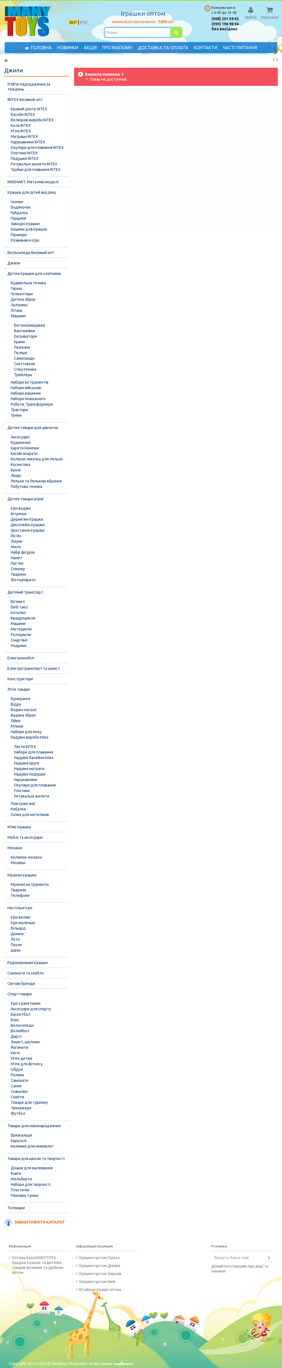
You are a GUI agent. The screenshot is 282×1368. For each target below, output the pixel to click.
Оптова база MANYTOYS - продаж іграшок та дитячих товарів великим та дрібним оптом (37, 1265)
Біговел (18, 601)
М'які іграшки (19, 827)
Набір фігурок (23, 552)
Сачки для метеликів (30, 814)
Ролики (17, 1075)
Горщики (18, 218)
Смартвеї (19, 640)
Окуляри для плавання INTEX (37, 147)
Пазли (16, 945)
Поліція (20, 353)
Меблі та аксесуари (24, 837)
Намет (16, 558)
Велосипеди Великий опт (30, 252)
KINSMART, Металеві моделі (32, 182)
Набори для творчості (31, 1184)
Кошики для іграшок (29, 229)
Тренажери (21, 1108)
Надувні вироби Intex (29, 737)
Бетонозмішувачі (29, 325)
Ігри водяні (21, 508)
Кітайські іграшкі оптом (100, 1289)
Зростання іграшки (27, 530)
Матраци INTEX (24, 136)
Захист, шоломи (25, 1042)
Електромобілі (20, 658)
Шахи (15, 950)
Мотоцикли (21, 629)
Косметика (20, 464)
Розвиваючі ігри (25, 240)
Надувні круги (26, 763)
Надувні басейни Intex (33, 757)
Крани (19, 342)
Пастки (17, 563)
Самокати (19, 1080)
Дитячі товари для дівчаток (32, 427)
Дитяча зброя (23, 299)
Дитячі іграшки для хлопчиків (34, 273)
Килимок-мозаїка (26, 857)
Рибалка (18, 809)
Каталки (18, 612)
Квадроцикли (23, 618)
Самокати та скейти (25, 973)
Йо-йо (16, 536)
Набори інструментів (29, 382)
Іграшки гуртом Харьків (100, 1273)
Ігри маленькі (23, 923)
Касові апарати (24, 453)
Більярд (18, 928)
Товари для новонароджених (34, 1126)
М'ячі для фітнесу (27, 1064)
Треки (16, 415)
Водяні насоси (23, 710)
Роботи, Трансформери (32, 404)
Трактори (19, 410)
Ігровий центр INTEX (29, 109)
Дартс (16, 1036)
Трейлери (23, 375)
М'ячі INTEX (21, 131)
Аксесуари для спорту (31, 1009)
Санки (16, 1086)
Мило (16, 547)
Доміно (17, 934)
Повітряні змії (23, 803)
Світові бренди (21, 983)
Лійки (15, 721)
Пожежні (22, 347)
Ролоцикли (21, 634)
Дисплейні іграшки (28, 525)
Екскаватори (25, 336)
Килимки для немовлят (32, 1146)
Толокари (16, 1208)
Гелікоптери (22, 294)
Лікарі (16, 475)
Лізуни (16, 541)
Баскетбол (20, 1014)
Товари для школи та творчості (36, 1158)
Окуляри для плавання (35, 785)
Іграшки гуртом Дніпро (99, 1265)
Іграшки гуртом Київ (97, 1281)
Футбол (18, 1113)
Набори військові (26, 388)
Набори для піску (26, 732)
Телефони (20, 895)
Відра (16, 704)
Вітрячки (18, 514)
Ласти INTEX (25, 746)
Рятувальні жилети (31, 796)
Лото (15, 939)
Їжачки (17, 202)
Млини (17, 726)
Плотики (22, 790)
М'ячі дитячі (21, 1058)
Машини (18, 316)
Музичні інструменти (30, 884)
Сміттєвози (24, 364)
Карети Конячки (25, 448)
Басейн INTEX (23, 114)
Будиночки (21, 442)
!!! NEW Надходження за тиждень (28, 86)
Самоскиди (24, 358)
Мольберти (21, 1179)
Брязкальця (21, 1135)
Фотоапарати (23, 580)
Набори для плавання (33, 752)
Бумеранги (20, 699)
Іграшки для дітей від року (31, 192)
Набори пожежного (28, 399)
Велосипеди (22, 1025)
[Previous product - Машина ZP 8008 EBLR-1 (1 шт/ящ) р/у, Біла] (274, 59)
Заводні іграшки (25, 224)
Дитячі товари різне (25, 499)
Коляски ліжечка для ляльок (37, 459)
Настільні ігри (19, 908)
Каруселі (18, 1140)
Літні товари (18, 689)
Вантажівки (24, 331)
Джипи (13, 263)
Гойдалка (19, 213)
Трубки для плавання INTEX (36, 169)
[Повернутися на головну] (5, 60)
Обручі (17, 1069)
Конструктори (20, 679)
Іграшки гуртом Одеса (99, 1257)
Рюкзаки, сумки (24, 1195)
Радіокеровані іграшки (27, 962)
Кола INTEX (21, 125)
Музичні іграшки (21, 875)
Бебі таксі (19, 607)
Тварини (18, 574)
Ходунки (18, 645)
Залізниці (19, 305)
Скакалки (19, 1091)
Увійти (251, 17)
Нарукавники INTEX (28, 142)
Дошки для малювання (32, 1168)
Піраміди (19, 235)
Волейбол (20, 1031)
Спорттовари (19, 994)
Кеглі (15, 1053)
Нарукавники (25, 779)
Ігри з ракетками (25, 1003)
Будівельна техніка (28, 283)
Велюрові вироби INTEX (32, 120)
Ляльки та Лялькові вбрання (36, 481)
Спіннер (18, 569)
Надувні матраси (29, 768)
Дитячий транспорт (25, 592)
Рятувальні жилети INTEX (34, 164)
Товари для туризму (29, 1102)
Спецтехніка (25, 369)
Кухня (16, 470)
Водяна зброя (23, 715)
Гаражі (16, 288)
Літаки (16, 310)
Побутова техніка (26, 486)
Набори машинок (26, 393)
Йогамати (19, 1047)
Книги (16, 1173)
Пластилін (20, 1190)
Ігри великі (20, 917)
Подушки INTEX (25, 158)
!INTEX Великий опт (25, 99)
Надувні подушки (29, 774)
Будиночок (21, 207)
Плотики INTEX (24, 153)
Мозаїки (14, 848)
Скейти (17, 1097)
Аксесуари (20, 437)
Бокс (15, 1020)
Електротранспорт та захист (33, 668)
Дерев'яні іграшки (27, 519)
